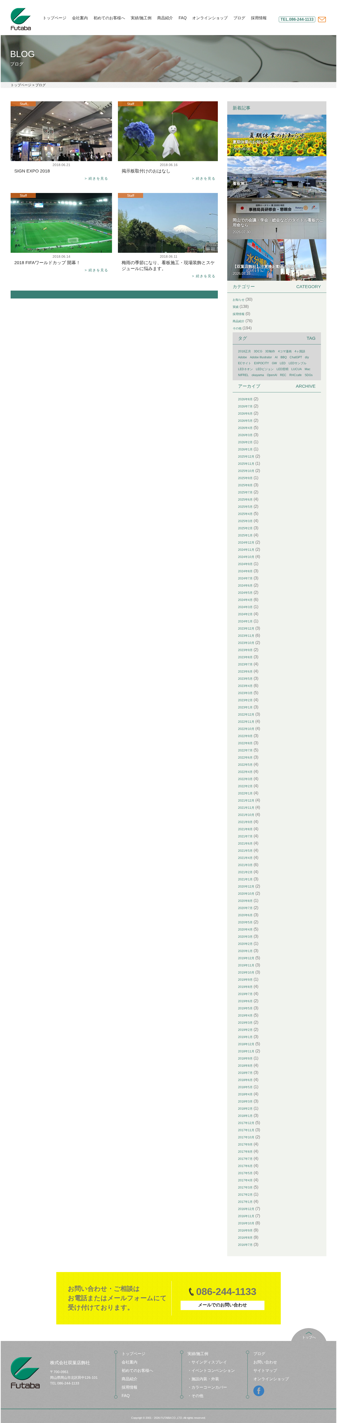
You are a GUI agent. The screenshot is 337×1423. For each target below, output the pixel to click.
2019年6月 (245, 1001)
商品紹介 (165, 18)
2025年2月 (245, 528)
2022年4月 (245, 772)
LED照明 (282, 369)
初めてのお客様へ (109, 18)
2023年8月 (245, 657)
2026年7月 (245, 406)
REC (283, 375)
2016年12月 (246, 1209)
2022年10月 (246, 729)
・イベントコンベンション (211, 1370)
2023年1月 (245, 707)
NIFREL (243, 375)
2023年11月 (246, 635)
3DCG (258, 351)
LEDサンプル (297, 363)
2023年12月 (246, 628)
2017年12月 (246, 1123)
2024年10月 (246, 557)
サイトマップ (265, 1370)
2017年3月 (245, 1187)
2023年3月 (245, 693)
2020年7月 (245, 908)
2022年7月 (245, 750)
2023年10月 (246, 643)
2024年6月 (245, 585)
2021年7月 (245, 836)
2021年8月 (245, 829)
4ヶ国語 (300, 351)
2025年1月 (245, 535)
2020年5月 (245, 922)
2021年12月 (246, 800)
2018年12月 (246, 1044)
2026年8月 (245, 399)
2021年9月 (245, 822)
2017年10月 (246, 1137)
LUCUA (296, 369)
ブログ (239, 18)
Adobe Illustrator (261, 357)
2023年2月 (245, 700)
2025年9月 (245, 478)
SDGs (309, 375)
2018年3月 (245, 1101)
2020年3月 (245, 936)
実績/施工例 (141, 18)
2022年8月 (245, 743)
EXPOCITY (261, 363)
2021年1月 (245, 879)
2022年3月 (245, 779)
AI (276, 357)
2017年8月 (245, 1151)
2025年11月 (246, 464)
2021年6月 (245, 843)
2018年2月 (245, 1108)
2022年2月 (245, 786)
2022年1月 (245, 793)
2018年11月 (246, 1051)
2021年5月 (245, 850)
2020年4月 (245, 929)
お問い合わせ (265, 1362)
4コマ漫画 (285, 351)
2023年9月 (245, 650)
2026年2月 (245, 442)
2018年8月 (245, 1065)
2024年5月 (245, 593)
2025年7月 (245, 492)
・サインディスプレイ (207, 1362)
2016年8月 (245, 1237)
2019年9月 (245, 979)
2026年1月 (245, 449)
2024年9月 (245, 564)
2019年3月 (245, 1022)
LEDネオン (245, 369)
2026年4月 (245, 428)
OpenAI (272, 375)
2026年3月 (245, 435)
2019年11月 (246, 965)
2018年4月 (245, 1094)
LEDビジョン (265, 369)
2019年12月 (246, 958)
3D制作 (270, 351)
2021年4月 (245, 858)
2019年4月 (245, 1015)
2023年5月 (245, 678)
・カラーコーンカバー (207, 1387)
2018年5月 (245, 1087)
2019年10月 (246, 972)
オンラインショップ (210, 18)
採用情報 (259, 18)
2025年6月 (245, 499)
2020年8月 (245, 901)
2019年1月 (245, 1037)
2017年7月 (245, 1159)
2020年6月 (245, 915)
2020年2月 (245, 944)
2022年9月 (245, 736)
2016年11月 (246, 1216)
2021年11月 (246, 807)
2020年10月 (246, 893)
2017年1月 (245, 1202)
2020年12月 (246, 886)
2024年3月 (245, 607)
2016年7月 (245, 1245)
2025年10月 (246, 471)
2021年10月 (246, 815)
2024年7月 (245, 578)
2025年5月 (245, 507)
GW (274, 363)
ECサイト (244, 363)
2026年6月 (245, 413)
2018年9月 (245, 1058)
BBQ (284, 357)
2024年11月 (246, 550)
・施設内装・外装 (203, 1379)
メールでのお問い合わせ (222, 1304)
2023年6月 (245, 671)
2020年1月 (245, 951)
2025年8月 (245, 485)
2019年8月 (245, 987)
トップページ (54, 18)
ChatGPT (296, 357)
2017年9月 (245, 1144)
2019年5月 (245, 1008)
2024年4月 (245, 600)
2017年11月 (246, 1130)
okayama (258, 375)
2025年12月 (246, 456)
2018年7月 (245, 1073)
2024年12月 (246, 542)
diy (307, 357)
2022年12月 (246, 714)
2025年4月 (245, 514)
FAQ (183, 18)
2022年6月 (245, 757)
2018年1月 (245, 1116)
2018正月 (244, 351)
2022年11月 (246, 721)
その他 (237, 328)
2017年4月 (245, 1180)
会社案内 (80, 18)
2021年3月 (245, 865)
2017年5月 (245, 1173)
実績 (236, 307)
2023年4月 (245, 686)
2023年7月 (245, 664)
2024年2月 (245, 614)
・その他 (195, 1396)
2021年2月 (245, 872)
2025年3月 (245, 521)
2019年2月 (245, 1030)
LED (283, 363)
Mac (307, 369)
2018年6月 (245, 1080)
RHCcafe (295, 375)
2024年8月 (245, 571)
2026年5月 (245, 421)
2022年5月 (245, 764)
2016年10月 (246, 1223)
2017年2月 (245, 1194)
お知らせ (238, 299)
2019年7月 (245, 994)
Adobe (242, 357)
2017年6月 (245, 1166)
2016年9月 (245, 1230)
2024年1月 (245, 621)
